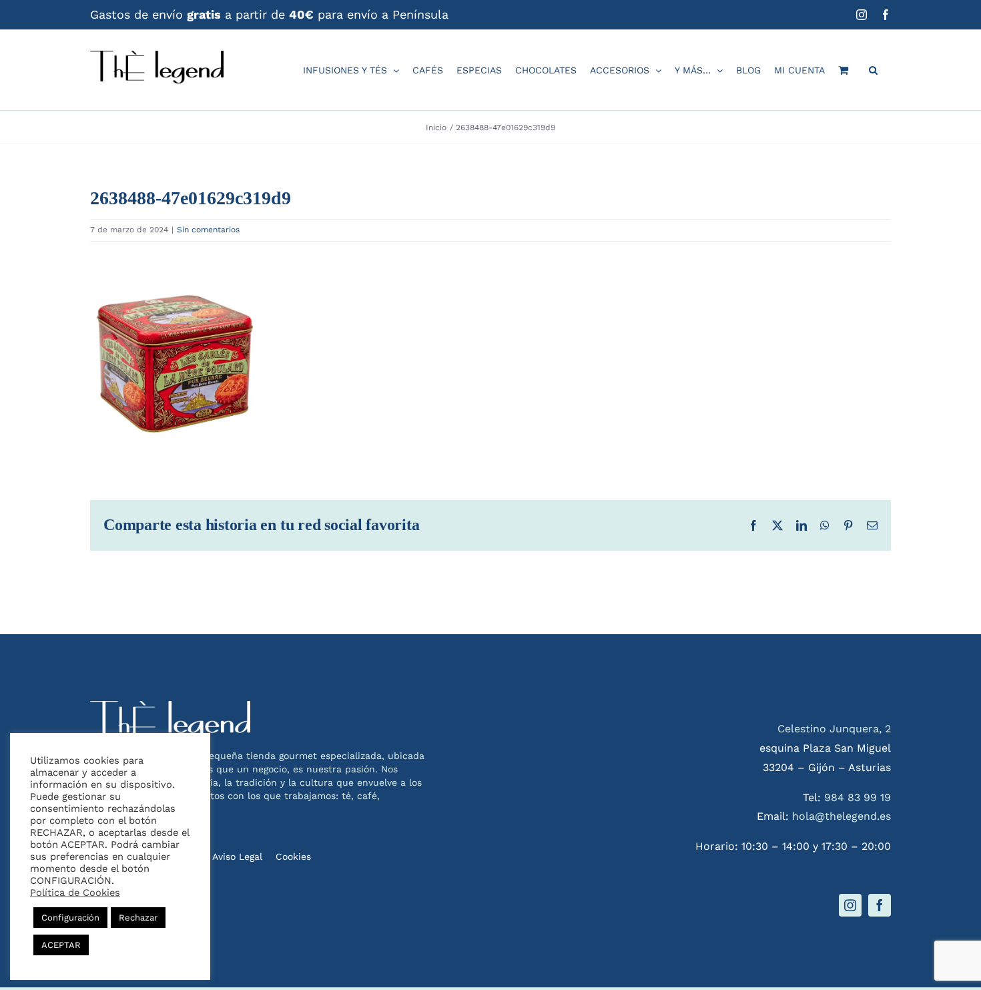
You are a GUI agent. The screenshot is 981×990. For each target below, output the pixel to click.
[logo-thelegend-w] (170, 706)
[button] (873, 70)
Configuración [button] (70, 918)
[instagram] (850, 905)
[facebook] (879, 905)
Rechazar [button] (138, 918)
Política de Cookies (75, 893)
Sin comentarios (208, 229)
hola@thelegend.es (841, 816)
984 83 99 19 (857, 797)
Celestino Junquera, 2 (834, 728)
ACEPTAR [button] (61, 945)
